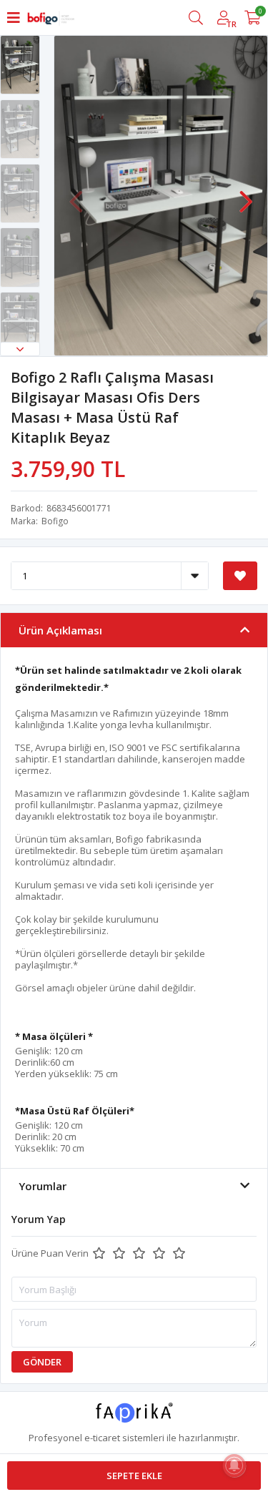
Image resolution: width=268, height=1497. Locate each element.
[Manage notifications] (234, 1465)
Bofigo (55, 521)
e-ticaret (102, 1437)
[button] (20, 349)
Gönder (42, 1361)
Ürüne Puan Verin (50, 1253)
